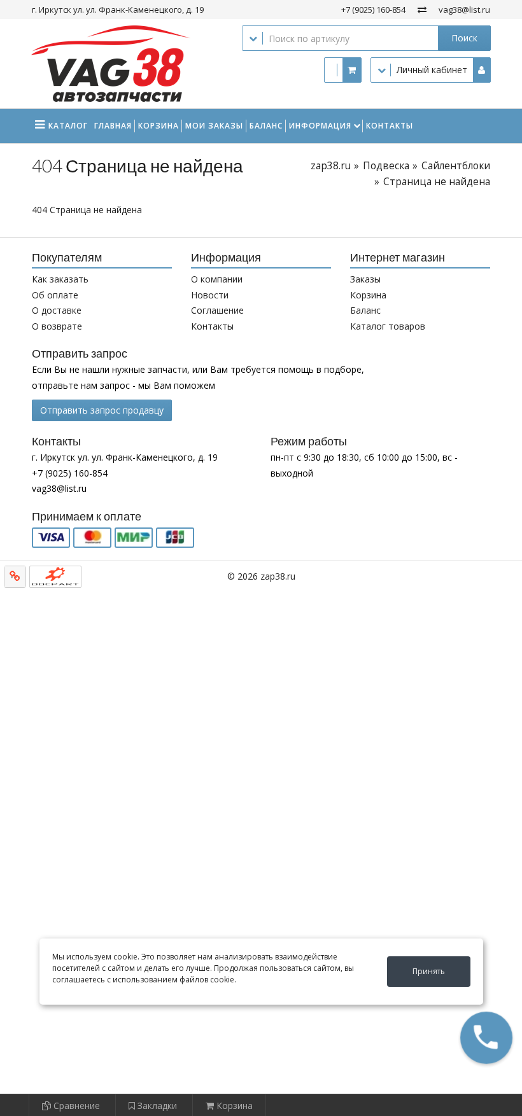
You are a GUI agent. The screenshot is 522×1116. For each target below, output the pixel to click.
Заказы (365, 279)
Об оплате (55, 295)
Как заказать (60, 279)
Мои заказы (214, 125)
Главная (113, 125)
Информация (320, 125)
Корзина (158, 125)
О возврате (57, 326)
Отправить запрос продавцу (102, 410)
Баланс (266, 125)
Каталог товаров (387, 326)
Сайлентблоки (455, 165)
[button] (486, 1038)
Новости (210, 295)
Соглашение (217, 310)
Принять (429, 971)
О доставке (56, 310)
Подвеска (386, 165)
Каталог (68, 125)
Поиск (464, 38)
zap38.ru (331, 165)
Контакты (389, 125)
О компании (217, 279)
